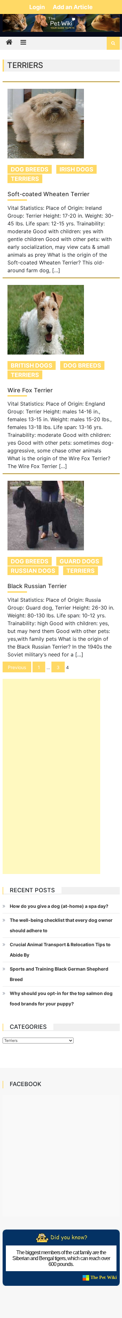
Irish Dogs (76, 169)
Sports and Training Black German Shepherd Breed (59, 974)
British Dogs (31, 365)
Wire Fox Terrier (30, 390)
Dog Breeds (29, 169)
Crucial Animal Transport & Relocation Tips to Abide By (60, 950)
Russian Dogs (33, 570)
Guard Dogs (79, 561)
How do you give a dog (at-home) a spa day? (59, 906)
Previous (17, 667)
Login (37, 7)
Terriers (25, 178)
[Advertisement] (51, 776)
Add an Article (73, 7)
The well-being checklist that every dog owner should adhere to (61, 925)
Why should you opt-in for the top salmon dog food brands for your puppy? (61, 998)
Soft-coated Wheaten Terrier (48, 194)
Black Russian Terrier (37, 586)
